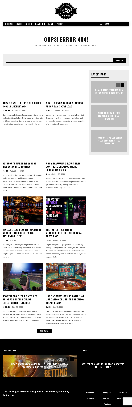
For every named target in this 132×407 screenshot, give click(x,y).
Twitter (106, 398)
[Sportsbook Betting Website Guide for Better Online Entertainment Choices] (23, 277)
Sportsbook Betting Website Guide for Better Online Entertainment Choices (20, 299)
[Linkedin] (115, 392)
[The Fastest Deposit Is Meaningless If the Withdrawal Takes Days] (66, 210)
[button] (104, 23)
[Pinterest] (83, 398)
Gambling (6, 110)
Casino (5, 171)
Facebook (90, 392)
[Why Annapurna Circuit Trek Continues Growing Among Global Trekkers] (66, 144)
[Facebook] (82, 392)
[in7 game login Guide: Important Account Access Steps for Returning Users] (23, 210)
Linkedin (123, 392)
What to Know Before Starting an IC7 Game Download (64, 104)
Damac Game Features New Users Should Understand (22, 104)
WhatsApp (121, 398)
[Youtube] (100, 404)
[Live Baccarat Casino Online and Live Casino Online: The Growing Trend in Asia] (66, 277)
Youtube (107, 404)
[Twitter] (99, 398)
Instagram (107, 392)
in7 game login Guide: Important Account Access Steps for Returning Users (22, 233)
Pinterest (90, 398)
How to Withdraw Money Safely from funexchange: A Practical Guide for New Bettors (39, 366)
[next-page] (122, 85)
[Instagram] (99, 392)
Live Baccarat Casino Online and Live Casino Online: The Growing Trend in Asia (65, 299)
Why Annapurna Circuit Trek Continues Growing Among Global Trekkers (63, 167)
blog (48, 174)
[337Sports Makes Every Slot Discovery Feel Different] (23, 144)
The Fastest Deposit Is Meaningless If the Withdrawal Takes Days (64, 233)
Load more (43, 331)
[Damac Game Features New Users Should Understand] (23, 84)
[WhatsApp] (113, 398)
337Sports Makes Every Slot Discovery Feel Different (19, 165)
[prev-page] (118, 85)
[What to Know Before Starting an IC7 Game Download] (66, 84)
